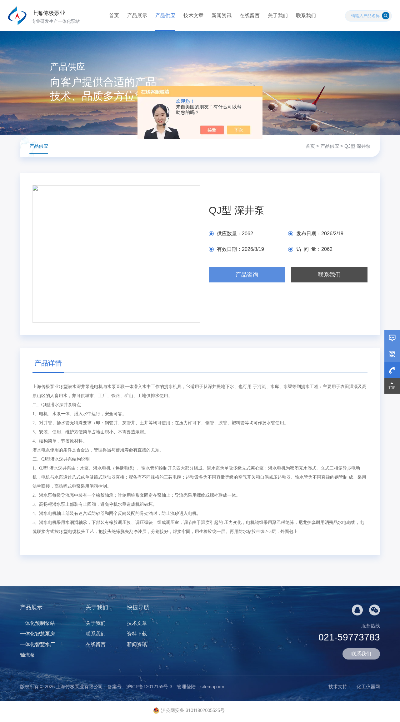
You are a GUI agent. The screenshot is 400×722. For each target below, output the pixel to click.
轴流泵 (27, 655)
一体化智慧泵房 (37, 633)
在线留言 (250, 15)
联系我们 (306, 15)
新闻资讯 (222, 15)
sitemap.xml (212, 686)
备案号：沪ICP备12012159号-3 (140, 686)
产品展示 (137, 15)
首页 (114, 15)
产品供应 (165, 15)
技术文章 (193, 15)
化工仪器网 (368, 686)
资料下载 (137, 633)
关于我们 (278, 15)
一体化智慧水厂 (37, 644)
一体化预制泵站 (37, 623)
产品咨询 (247, 274)
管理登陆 (186, 686)
